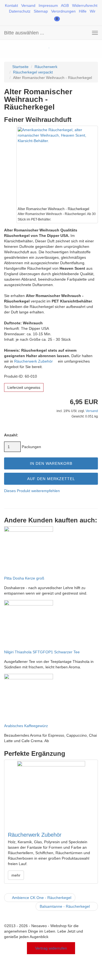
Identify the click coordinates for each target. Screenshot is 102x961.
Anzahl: (11, 435)
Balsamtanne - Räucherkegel (65, 906)
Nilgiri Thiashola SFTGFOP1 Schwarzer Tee (42, 652)
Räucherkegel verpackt (33, 72)
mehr (15, 875)
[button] (39, 18)
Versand (28, 5)
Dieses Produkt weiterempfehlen (32, 491)
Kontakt (11, 5)
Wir (92, 11)
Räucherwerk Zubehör (34, 361)
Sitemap (41, 11)
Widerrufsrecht (84, 5)
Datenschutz (19, 11)
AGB (65, 5)
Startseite (20, 66)
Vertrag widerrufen (51, 948)
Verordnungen (63, 11)
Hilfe (82, 11)
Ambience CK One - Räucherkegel (41, 897)
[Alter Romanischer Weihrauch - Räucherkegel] (57, 166)
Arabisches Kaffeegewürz (26, 726)
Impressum (48, 5)
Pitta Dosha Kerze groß (24, 578)
